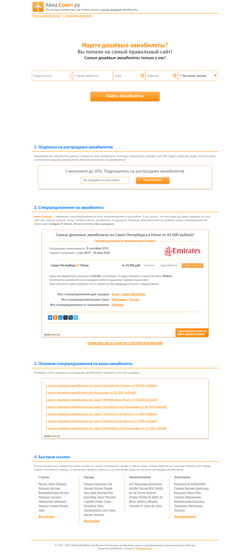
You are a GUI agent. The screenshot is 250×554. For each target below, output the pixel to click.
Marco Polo (194, 492)
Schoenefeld (198, 484)
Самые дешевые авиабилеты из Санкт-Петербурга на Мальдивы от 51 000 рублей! (106, 428)
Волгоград (202, 488)
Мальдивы (119, 299)
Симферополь (92, 510)
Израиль (61, 484)
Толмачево (181, 506)
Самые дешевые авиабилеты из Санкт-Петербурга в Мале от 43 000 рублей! (125, 235)
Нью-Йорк (90, 497)
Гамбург (179, 497)
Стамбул (89, 501)
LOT (131, 484)
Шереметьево (183, 501)
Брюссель (198, 501)
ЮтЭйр (143, 497)
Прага (100, 497)
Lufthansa (152, 501)
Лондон (89, 488)
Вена (100, 506)
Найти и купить (192, 265)
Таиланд (56, 497)
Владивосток (182, 484)
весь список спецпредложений (125, 343)
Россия (134, 299)
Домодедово (193, 497)
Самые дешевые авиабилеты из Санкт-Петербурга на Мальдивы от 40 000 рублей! (106, 407)
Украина (44, 506)
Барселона (100, 484)
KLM (151, 488)
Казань (198, 506)
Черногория (46, 501)
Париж (108, 488)
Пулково (179, 488)
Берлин (88, 514)
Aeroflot (134, 488)
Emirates (118, 305)
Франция (44, 497)
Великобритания (49, 492)
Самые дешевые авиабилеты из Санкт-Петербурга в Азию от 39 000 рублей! (101, 385)
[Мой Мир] (60, 317)
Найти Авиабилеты (125, 96)
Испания (44, 488)
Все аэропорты (185, 517)
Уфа (191, 506)
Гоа (110, 484)
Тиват (112, 510)
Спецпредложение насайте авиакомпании (192, 332)
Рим (110, 492)
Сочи (105, 510)
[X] (65, 317)
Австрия (55, 488)
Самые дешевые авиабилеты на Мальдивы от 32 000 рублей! (91, 393)
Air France (139, 492)
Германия (60, 501)
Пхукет (99, 501)
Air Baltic (153, 497)
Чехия (51, 484)
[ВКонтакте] (50, 317)
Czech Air (149, 506)
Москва (88, 484)
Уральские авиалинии (148, 484)
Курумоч (179, 510)
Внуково (190, 488)
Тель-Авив (90, 492)
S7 (141, 506)
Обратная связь (144, 548)
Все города (92, 521)
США (41, 510)
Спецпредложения (78, 16)
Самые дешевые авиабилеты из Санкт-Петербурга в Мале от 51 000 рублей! (101, 414)
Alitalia (141, 501)
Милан (98, 488)
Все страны (47, 517)
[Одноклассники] (55, 317)
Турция (54, 506)
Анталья (99, 514)
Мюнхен (110, 497)
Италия (63, 506)
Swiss (159, 506)
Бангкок (102, 492)
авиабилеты (91, 6)
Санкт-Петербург (133, 294)
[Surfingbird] (76, 317)
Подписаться (153, 180)
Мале (116, 294)
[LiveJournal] (70, 317)
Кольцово (180, 492)
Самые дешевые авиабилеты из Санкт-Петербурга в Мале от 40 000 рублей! (101, 400)
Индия (64, 492)
